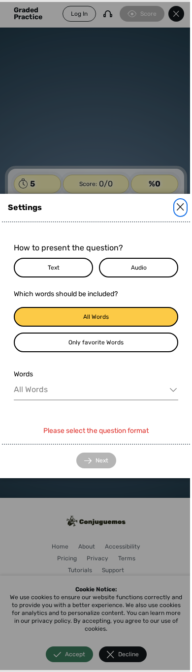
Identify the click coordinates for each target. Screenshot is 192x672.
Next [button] (102, 460)
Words (23, 374)
